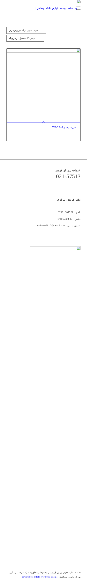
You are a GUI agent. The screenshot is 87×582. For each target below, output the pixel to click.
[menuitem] (69, 8)
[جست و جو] (69, 8)
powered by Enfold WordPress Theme (39, 576)
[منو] (78, 8)
